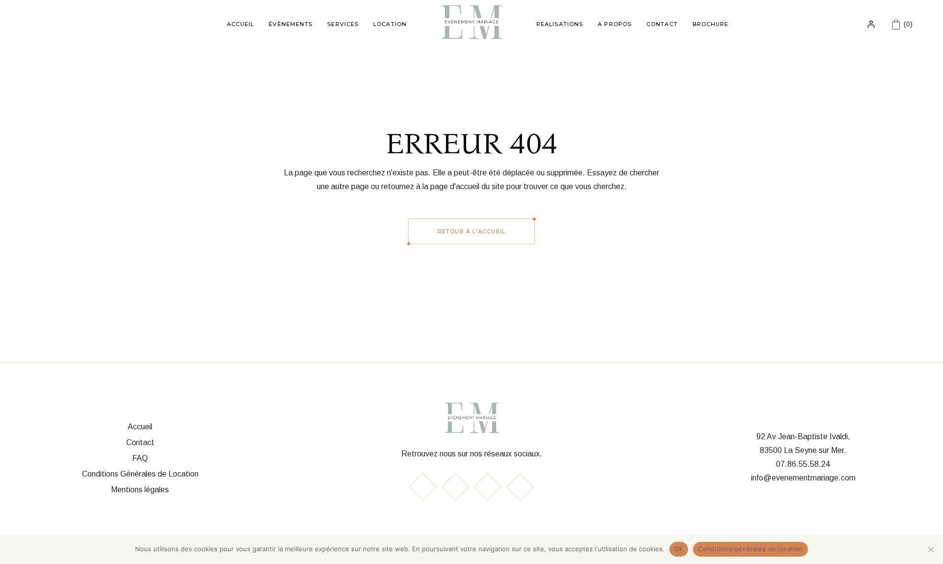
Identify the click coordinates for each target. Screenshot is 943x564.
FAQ (140, 458)
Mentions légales (140, 489)
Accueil (140, 427)
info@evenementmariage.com (803, 478)
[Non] (931, 549)
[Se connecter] (871, 24)
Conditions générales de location (750, 549)
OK (679, 549)
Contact (140, 442)
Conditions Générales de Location (140, 474)
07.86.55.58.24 (803, 464)
